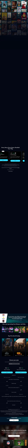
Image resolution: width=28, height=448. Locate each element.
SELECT (15, 160)
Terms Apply (9, 409)
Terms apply (10, 437)
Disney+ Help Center (22, 414)
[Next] (26, 329)
